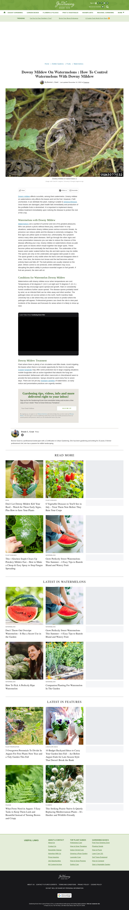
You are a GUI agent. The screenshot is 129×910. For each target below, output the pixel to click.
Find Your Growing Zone (101, 843)
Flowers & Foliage (50, 12)
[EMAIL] (23, 435)
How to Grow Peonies (78, 861)
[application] (48, 334)
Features (86, 82)
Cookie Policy (96, 884)
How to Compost (98, 861)
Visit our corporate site (93, 903)
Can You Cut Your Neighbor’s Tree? (41, 18)
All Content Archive (55, 864)
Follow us (64, 190)
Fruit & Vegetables (70, 12)
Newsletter (75, 190)
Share (23, 190)
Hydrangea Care (76, 843)
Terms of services (42, 414)
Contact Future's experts (46, 884)
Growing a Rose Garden (78, 853)
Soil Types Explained (99, 857)
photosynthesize (70, 202)
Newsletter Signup (54, 850)
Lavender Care (75, 857)
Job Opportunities (54, 861)
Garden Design (33, 12)
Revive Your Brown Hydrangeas (68, 18)
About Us (51, 843)
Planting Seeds (97, 846)
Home (47, 64)
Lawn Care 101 (97, 853)
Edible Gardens (58, 64)
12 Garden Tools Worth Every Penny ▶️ (97, 18)
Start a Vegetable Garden (101, 864)
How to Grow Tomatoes (78, 846)
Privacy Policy (83, 884)
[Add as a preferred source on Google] (64, 895)
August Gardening (15, 12)
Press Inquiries (53, 857)
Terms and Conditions (67, 884)
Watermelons (78, 64)
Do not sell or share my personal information (64, 888)
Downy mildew (24, 196)
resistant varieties (48, 381)
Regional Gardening (105, 12)
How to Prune (97, 850)
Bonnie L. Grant (52, 82)
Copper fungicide (25, 370)
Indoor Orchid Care (77, 850)
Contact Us (52, 846)
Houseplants (87, 12)
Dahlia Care (74, 864)
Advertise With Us (54, 853)
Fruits (69, 64)
